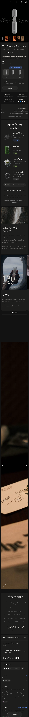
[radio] (6, 72)
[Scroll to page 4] (17, 312)
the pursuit (12, 2)
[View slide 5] (18, 38)
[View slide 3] (10, 38)
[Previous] (3, 283)
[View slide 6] (22, 38)
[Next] (25, 283)
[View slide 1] (2, 38)
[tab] (7, 184)
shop (7, 2)
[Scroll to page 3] (15, 312)
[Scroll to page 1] (12, 312)
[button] (10, 88)
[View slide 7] (26, 38)
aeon (3, 2)
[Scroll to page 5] (18, 591)
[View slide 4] (14, 38)
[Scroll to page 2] (14, 312)
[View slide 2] (6, 38)
